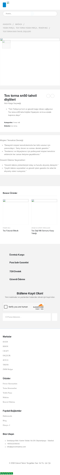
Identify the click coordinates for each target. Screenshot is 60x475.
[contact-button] (54, 317)
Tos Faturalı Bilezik (10, 231)
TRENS (6, 365)
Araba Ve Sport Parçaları (40, 228)
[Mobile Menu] (4, 5)
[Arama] (32, 13)
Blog (5, 421)
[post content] (15, 212)
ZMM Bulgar (8, 369)
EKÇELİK (6, 355)
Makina (6, 397)
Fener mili (16, 122)
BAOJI (5, 342)
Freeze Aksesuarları (10, 384)
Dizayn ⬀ (6, 425)
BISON (5, 346)
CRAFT (6, 351)
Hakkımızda (7, 416)
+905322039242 (13, 444)
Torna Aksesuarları (10, 388)
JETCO (5, 360)
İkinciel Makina (9, 402)
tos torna (14, 126)
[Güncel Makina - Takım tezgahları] (14, 3)
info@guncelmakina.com (16, 447)
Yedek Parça (7, 393)
